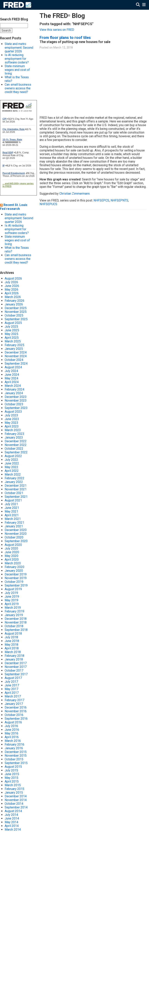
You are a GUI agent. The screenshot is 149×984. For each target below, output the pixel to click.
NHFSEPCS (101, 200)
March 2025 (13, 341)
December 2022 (16, 441)
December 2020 (16, 530)
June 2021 (12, 508)
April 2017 (12, 693)
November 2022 (16, 445)
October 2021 (14, 493)
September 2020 (16, 541)
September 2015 (16, 763)
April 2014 (12, 826)
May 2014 (11, 822)
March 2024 (13, 386)
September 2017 (16, 674)
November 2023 (16, 400)
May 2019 (11, 600)
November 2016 (16, 711)
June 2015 (12, 774)
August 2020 (13, 545)
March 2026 (13, 297)
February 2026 (14, 300)
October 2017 (14, 670)
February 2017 (14, 700)
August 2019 (13, 589)
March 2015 (13, 785)
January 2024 (14, 393)
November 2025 (16, 312)
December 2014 (16, 796)
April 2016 (12, 737)
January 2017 (14, 704)
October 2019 (14, 582)
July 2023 (11, 415)
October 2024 (14, 360)
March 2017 (13, 696)
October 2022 (14, 448)
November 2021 (16, 489)
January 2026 (14, 304)
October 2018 (14, 626)
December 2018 (16, 619)
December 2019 (16, 574)
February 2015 (14, 789)
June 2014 (12, 818)
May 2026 (11, 289)
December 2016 (16, 707)
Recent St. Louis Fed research (13, 207)
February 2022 (14, 478)
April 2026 (12, 293)
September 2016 (16, 718)
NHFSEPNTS (119, 200)
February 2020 (14, 567)
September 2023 (16, 408)
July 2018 (11, 637)
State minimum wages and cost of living (17, 69)
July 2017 (11, 681)
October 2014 (14, 803)
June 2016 (12, 730)
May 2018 (11, 644)
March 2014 (13, 829)
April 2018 (12, 648)
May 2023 (11, 423)
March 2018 (13, 652)
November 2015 (16, 755)
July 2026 (11, 282)
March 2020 (13, 563)
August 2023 (13, 411)
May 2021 (11, 511)
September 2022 (16, 452)
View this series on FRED (57, 30)
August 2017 (13, 678)
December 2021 (16, 485)
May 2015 (11, 778)
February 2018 (14, 656)
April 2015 (12, 781)
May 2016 (11, 733)
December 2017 (16, 663)
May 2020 (11, 556)
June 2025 (12, 330)
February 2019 (14, 611)
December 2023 (16, 397)
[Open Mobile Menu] (144, 4)
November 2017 (16, 667)
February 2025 (14, 345)
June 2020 (12, 552)
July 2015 (11, 770)
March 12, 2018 (63, 47)
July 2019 (11, 593)
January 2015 (14, 792)
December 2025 (16, 308)
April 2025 (12, 337)
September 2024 (16, 363)
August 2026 (13, 278)
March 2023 (13, 430)
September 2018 (16, 630)
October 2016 (14, 715)
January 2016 (14, 748)
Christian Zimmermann (74, 193)
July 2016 (11, 726)
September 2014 (16, 807)
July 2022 (11, 460)
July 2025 (11, 326)
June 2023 (12, 419)
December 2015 (16, 752)
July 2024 (11, 371)
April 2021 (12, 515)
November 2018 (16, 622)
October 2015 (14, 759)
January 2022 (14, 482)
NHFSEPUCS (48, 204)
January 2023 (14, 437)
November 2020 (16, 534)
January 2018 (14, 659)
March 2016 (13, 741)
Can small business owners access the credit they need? (18, 88)
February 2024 (14, 389)
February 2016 (14, 744)
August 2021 (13, 500)
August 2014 (13, 811)
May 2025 (11, 334)
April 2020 (12, 559)
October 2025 (14, 315)
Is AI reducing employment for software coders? (17, 58)
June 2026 (12, 286)
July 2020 (11, 548)
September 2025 (16, 319)
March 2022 (13, 474)
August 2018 (13, 633)
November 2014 (16, 800)
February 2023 (14, 434)
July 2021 (11, 504)
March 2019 (13, 607)
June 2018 (12, 641)
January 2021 (14, 526)
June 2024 (12, 374)
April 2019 (12, 604)
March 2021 (13, 519)
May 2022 (11, 467)
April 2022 (12, 471)
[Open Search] (138, 4)
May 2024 (11, 378)
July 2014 (11, 815)
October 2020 (14, 537)
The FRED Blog (62, 15)
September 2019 (16, 585)
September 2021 (16, 497)
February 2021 (14, 522)
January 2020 (14, 570)
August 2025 (13, 323)
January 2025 (14, 349)
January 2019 (14, 615)
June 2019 (12, 596)
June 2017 (12, 685)
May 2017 (11, 689)
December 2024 (16, 352)
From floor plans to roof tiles (65, 37)
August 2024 (13, 367)
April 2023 (12, 426)
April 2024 (12, 382)
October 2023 (14, 404)
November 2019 (16, 578)
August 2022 (13, 456)
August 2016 (13, 722)
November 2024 (16, 356)
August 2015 (13, 767)
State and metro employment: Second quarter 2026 (19, 47)
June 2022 (12, 463)
